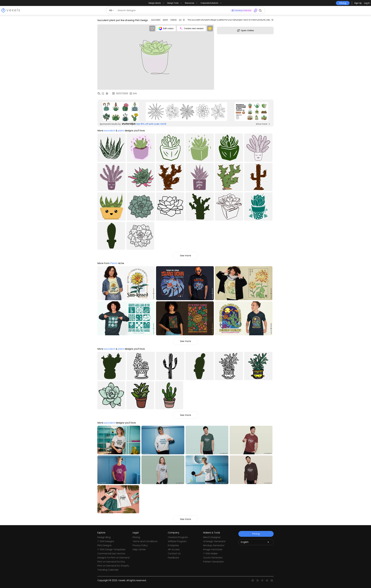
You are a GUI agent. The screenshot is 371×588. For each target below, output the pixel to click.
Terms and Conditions (145, 541)
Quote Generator (213, 557)
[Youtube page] (267, 580)
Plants (113, 263)
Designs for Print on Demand (113, 557)
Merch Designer (212, 537)
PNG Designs (104, 545)
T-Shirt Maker (210, 553)
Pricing (136, 537)
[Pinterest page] (262, 580)
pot (180, 20)
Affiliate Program (177, 541)
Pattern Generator (213, 561)
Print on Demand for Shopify (113, 565)
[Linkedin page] (272, 580)
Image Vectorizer (212, 549)
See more (185, 255)
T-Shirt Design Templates (111, 549)
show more (261, 124)
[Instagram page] (252, 580)
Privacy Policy (140, 545)
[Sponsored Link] (121, 112)
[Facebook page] (257, 580)
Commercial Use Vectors (111, 553)
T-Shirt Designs (105, 541)
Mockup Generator (213, 545)
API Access (174, 549)
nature (173, 20)
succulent (155, 20)
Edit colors (168, 28)
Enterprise (173, 545)
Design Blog (104, 537)
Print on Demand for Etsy (111, 561)
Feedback (173, 557)
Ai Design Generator (214, 541)
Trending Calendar (108, 569)
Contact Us (174, 553)
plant (165, 20)
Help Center (139, 549)
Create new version (194, 28)
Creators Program (178, 537)
